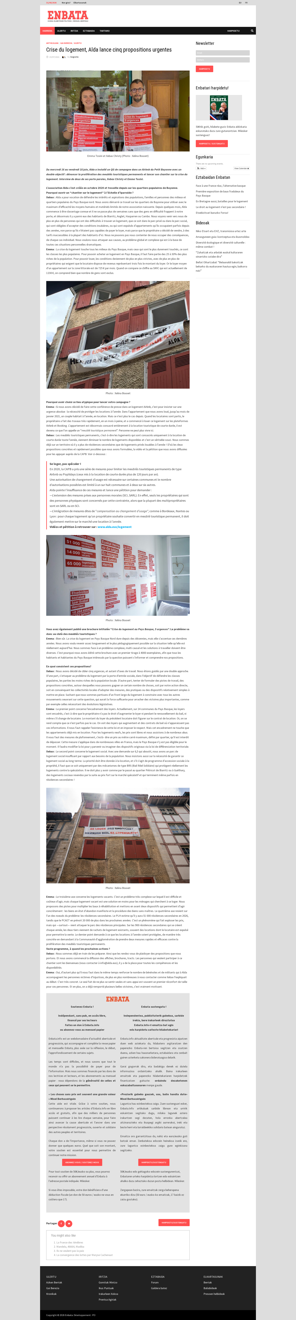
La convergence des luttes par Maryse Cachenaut (84, 1255)
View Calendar (240, 168)
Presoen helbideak (214, 1294)
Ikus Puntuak (106, 1288)
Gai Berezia (66, 43)
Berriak (208, 1282)
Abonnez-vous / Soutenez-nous (82, 1162)
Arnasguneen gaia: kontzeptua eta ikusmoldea (222, 237)
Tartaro (105, 30)
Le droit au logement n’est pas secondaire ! (221, 207)
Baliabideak (210, 1288)
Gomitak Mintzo (108, 1282)
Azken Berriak (54, 1282)
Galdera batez (159, 1288)
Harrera (47, 30)
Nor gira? (66, 2)
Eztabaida (89, 30)
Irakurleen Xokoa (108, 1294)
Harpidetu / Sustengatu (212, 143)
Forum (155, 1282)
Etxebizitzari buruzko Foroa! (212, 212)
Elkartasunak (80, 2)
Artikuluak (52, 43)
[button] (201, 168)
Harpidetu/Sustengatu (154, 1162)
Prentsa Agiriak (107, 1299)
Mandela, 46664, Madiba (70, 1246)
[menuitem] (240, 2)
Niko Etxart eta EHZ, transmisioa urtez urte (221, 231)
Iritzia (74, 30)
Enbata (69, 1315)
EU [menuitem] (240, 2)
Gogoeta (74, 57)
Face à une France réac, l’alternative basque (221, 185)
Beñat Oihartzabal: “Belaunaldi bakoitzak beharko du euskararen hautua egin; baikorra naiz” (221, 266)
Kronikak (51, 1294)
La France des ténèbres (69, 1242)
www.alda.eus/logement (115, 527)
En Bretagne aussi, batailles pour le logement (222, 201)
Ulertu (61, 30)
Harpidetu (233, 30)
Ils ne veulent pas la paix (70, 1251)
